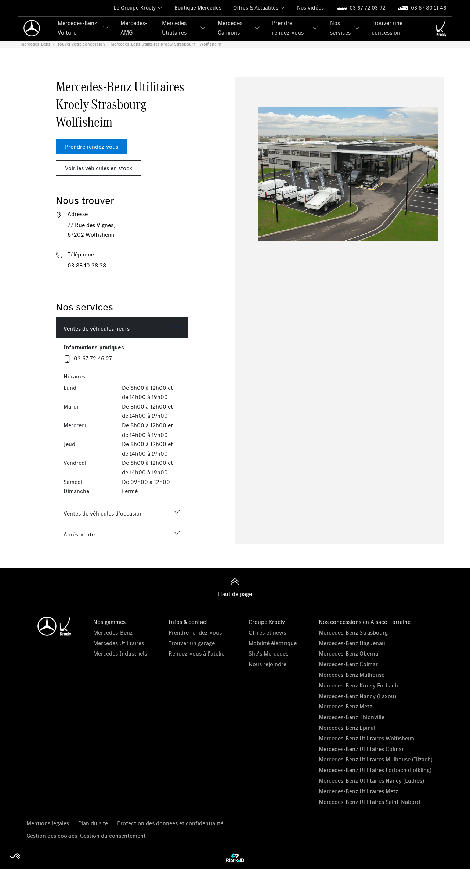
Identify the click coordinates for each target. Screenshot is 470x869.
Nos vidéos (310, 7)
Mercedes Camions (230, 27)
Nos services (340, 27)
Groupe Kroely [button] (267, 621)
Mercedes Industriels (120, 653)
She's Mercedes (268, 653)
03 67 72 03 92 (367, 7)
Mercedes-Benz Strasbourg (353, 632)
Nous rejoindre (267, 664)
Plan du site (93, 823)
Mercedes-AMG (133, 27)
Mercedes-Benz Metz (345, 706)
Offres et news (267, 632)
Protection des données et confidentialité (170, 823)
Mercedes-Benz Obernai (349, 653)
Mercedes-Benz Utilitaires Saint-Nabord (369, 801)
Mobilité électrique (273, 643)
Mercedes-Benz (113, 632)
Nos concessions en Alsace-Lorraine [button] (365, 621)
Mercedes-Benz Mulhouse (351, 674)
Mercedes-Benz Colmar (348, 664)
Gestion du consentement (113, 835)
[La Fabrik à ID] (235, 857)
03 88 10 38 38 (87, 265)
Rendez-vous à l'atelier (198, 653)
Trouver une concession (387, 27)
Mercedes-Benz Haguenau (352, 643)
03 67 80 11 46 (428, 7)
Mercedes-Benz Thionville (351, 717)
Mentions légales (47, 823)
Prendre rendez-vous (288, 27)
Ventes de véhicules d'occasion (103, 513)
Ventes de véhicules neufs (97, 328)
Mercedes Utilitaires (174, 27)
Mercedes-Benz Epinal (347, 727)
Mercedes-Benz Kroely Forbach (358, 685)
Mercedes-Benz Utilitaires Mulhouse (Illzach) (376, 759)
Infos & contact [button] (188, 621)
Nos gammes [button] (109, 621)
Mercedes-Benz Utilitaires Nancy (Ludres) (371, 780)
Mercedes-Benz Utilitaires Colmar (361, 749)
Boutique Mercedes (197, 7)
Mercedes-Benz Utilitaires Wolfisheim (366, 738)
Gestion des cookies (51, 835)
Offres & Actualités (255, 7)
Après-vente (79, 534)
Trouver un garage (192, 643)
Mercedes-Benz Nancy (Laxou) (357, 696)
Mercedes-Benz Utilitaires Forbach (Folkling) (375, 769)
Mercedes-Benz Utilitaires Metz (358, 791)
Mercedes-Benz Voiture (77, 27)
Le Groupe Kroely (134, 7)
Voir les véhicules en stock (98, 168)
